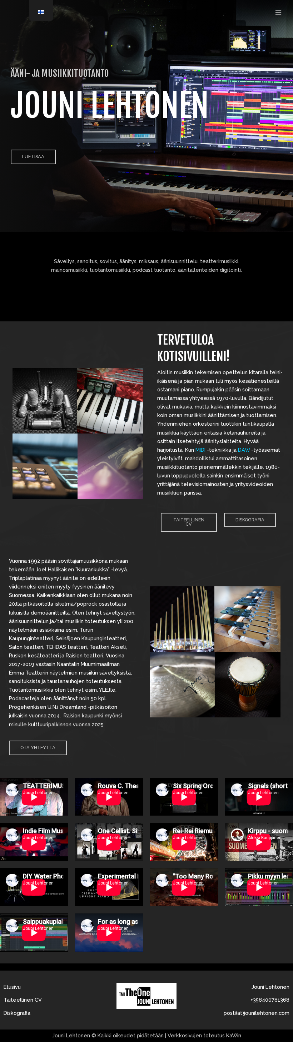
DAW (243, 450)
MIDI (200, 450)
